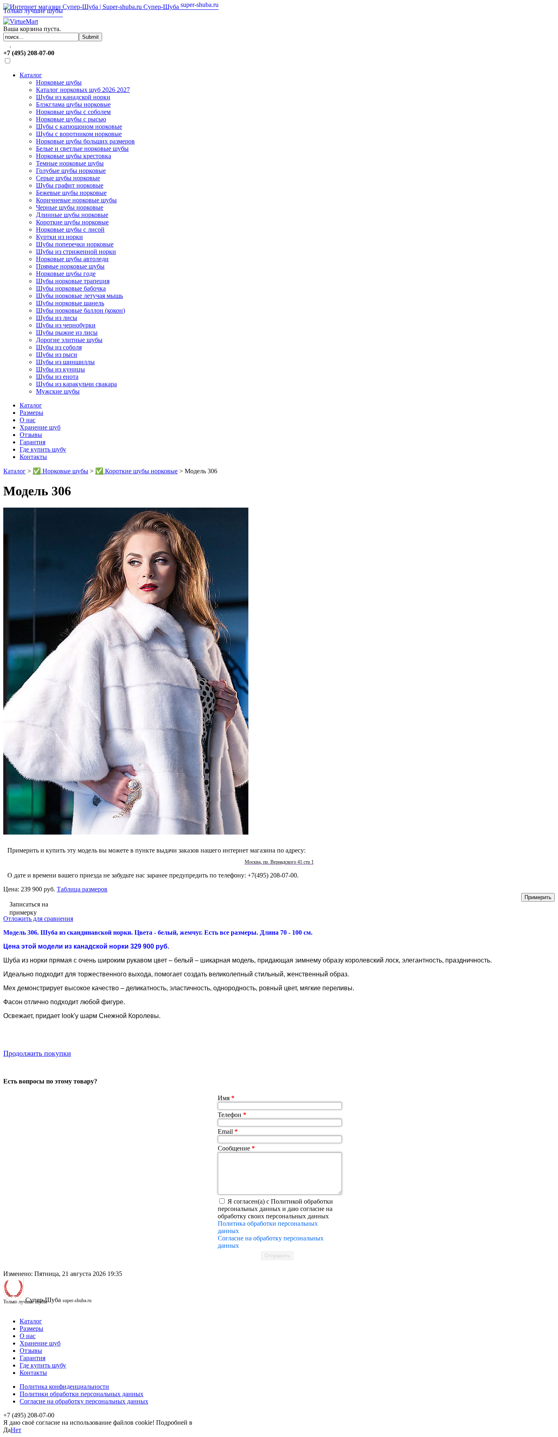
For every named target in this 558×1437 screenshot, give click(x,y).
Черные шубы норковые (69, 207)
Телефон (232, 1114)
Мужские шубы (58, 391)
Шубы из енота (57, 376)
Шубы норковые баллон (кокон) (80, 310)
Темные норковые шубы (70, 163)
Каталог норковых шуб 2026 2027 (83, 89)
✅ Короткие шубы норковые (136, 471)
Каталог (31, 75)
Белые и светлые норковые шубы (82, 148)
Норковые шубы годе (66, 273)
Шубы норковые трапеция (72, 281)
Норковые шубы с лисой (70, 229)
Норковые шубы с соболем (73, 111)
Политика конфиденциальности (64, 1386)
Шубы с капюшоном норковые (79, 126)
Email (228, 1131)
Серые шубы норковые (68, 178)
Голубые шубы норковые (71, 170)
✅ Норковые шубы (60, 471)
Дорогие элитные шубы (69, 339)
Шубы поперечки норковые (75, 244)
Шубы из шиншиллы (65, 361)
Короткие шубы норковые (72, 222)
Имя (226, 1098)
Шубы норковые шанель (70, 303)
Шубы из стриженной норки (76, 251)
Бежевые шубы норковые (71, 192)
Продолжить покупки (37, 1053)
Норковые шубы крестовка (73, 155)
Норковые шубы (59, 82)
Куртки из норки (59, 236)
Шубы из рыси (56, 354)
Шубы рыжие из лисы (67, 332)
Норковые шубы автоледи (72, 258)
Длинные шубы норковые (72, 214)
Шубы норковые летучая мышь (79, 295)
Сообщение (236, 1148)
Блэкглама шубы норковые (73, 104)
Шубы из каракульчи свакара (76, 384)
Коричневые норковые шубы (76, 200)
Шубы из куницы (60, 369)
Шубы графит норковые (69, 185)
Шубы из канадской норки (73, 97)
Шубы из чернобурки (66, 325)
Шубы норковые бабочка (71, 288)
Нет (16, 1429)
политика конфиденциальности (238, 1422)
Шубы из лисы (56, 317)
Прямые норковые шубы (70, 266)
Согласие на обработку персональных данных (84, 1401)
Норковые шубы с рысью (71, 119)
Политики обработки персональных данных (81, 1393)
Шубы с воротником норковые (79, 133)
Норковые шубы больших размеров (85, 141)
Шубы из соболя (59, 347)
